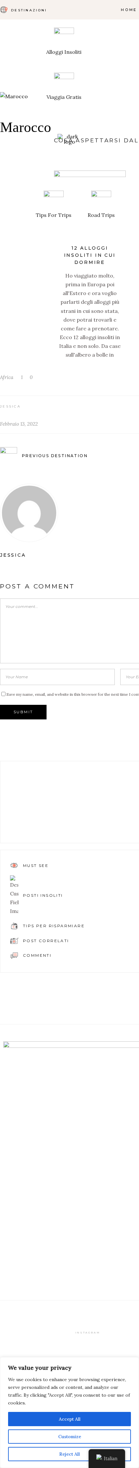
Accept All (69, 1419)
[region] (69, 1412)
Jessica (10, 406)
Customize (69, 1436)
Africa (6, 377)
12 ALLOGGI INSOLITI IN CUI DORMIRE (90, 255)
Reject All (69, 1454)
